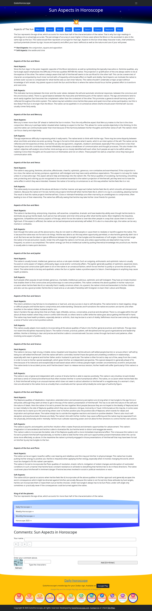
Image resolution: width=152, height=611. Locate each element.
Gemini (39, 598)
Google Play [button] (103, 586)
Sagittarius (102, 598)
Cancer (50, 598)
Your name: (18, 538)
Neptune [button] (109, 29)
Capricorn (112, 598)
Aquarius (122, 598)
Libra (81, 598)
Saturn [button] (88, 29)
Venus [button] (50, 29)
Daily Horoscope (23, 507)
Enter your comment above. (25, 558)
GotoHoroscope (22, 3)
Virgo (71, 598)
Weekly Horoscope (24, 511)
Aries (19, 598)
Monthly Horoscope (24, 516)
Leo (60, 598)
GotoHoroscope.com (80, 608)
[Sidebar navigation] (136, 3)
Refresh (18, 568)
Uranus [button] (98, 29)
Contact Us (94, 608)
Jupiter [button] (78, 29)
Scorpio (91, 598)
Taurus (29, 598)
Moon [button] (59, 29)
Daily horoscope (76, 580)
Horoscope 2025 (23, 520)
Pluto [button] (119, 29)
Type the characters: (37, 565)
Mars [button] (68, 29)
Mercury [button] (39, 29)
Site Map (111, 608)
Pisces (133, 598)
